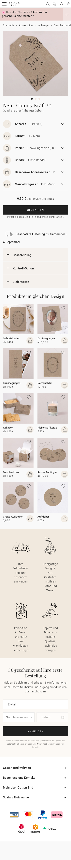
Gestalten (35, 209)
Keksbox (8, 427)
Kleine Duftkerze (47, 427)
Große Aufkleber (13, 516)
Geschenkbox (11, 472)
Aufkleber (43, 516)
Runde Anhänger (47, 472)
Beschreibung (22, 255)
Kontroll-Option (23, 268)
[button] (67, 14)
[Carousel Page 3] (39, 99)
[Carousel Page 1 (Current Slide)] (32, 99)
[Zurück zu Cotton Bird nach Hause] (14, 6)
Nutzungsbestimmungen (48, 744)
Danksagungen (46, 338)
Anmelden (35, 731)
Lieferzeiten (21, 282)
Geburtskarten (11, 338)
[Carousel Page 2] (35, 99)
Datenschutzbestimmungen (20, 744)
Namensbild (44, 383)
